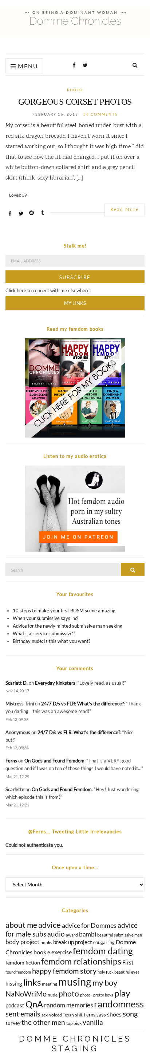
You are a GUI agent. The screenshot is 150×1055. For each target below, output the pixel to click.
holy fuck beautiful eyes (118, 972)
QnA (34, 1004)
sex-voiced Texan (58, 1014)
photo (75, 90)
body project (22, 942)
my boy (104, 982)
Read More (124, 210)
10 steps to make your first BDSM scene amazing (64, 610)
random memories (68, 1005)
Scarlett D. (16, 683)
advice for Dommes (89, 925)
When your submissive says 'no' (45, 618)
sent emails (22, 1013)
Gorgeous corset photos (75, 101)
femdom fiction (22, 962)
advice (49, 925)
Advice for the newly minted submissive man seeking (67, 626)
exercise (61, 952)
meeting (49, 984)
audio (56, 934)
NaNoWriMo (26, 993)
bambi (87, 934)
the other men (43, 1022)
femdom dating (103, 951)
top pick (74, 1023)
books (46, 942)
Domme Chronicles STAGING (75, 1043)
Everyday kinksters (55, 683)
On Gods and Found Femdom (54, 761)
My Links (75, 303)
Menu (27, 66)
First (128, 962)
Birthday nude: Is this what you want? (51, 641)
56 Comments (100, 114)
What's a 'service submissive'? (44, 633)
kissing (13, 983)
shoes (114, 1014)
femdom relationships (81, 961)
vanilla (93, 1022)
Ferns (11, 761)
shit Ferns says (90, 1015)
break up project (72, 942)
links (32, 982)
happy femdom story (64, 970)
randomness (119, 1003)
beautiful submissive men (119, 935)
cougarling (104, 942)
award (72, 935)
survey (12, 1023)
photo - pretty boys (96, 994)
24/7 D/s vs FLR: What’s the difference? (82, 703)
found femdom (18, 972)
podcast (14, 1005)
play (122, 993)
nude (53, 995)
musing (74, 981)
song (130, 1014)
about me (21, 925)
